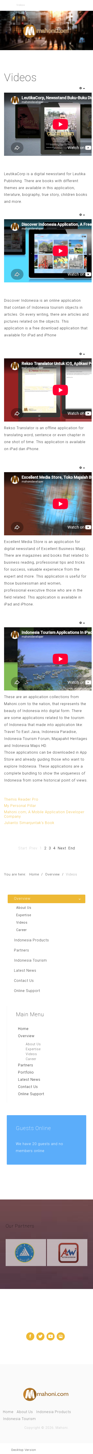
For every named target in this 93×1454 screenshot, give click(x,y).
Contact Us (28, 1087)
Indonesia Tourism (19, 1419)
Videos (31, 1054)
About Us (33, 1044)
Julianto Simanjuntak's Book (29, 823)
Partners (25, 1065)
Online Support (31, 1094)
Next (62, 848)
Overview (26, 1036)
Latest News (29, 1079)
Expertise (33, 1049)
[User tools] (82, 88)
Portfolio (26, 1072)
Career (31, 1059)
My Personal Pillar (20, 806)
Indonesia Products (53, 1412)
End (71, 848)
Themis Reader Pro (21, 799)
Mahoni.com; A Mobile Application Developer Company (44, 814)
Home (23, 1029)
